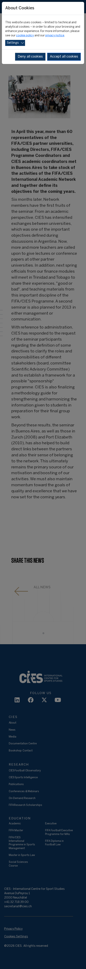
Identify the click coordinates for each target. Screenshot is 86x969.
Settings (13, 43)
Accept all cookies (64, 56)
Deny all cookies (30, 56)
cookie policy (25, 35)
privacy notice (54, 35)
